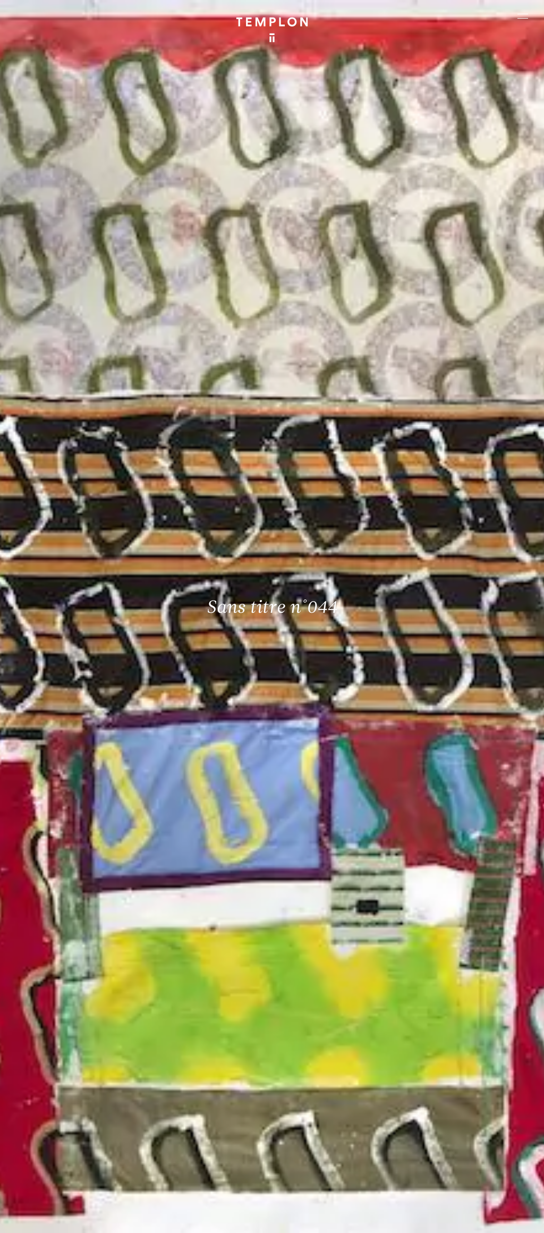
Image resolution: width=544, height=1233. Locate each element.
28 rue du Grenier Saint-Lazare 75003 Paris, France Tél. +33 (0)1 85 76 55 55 (71, 1125)
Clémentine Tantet (191, 1207)
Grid (280, 1207)
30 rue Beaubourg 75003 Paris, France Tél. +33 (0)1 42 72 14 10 (69, 1048)
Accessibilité (155, 1219)
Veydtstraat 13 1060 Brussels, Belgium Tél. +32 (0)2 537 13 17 (198, 1048)
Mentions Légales (48, 1219)
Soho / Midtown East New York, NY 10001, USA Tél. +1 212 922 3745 (203, 1118)
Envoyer (313, 1130)
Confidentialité (104, 1219)
